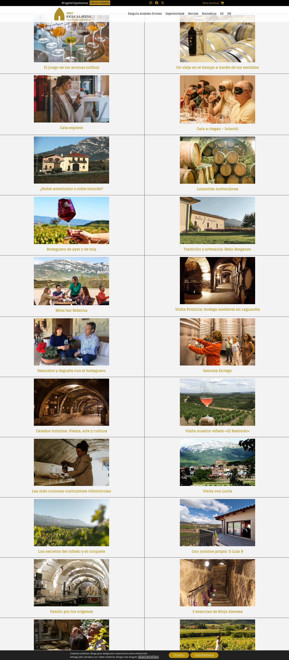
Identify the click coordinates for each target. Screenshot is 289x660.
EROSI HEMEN (99, 3)
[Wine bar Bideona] (71, 259)
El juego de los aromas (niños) (71, 67)
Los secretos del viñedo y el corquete (71, 551)
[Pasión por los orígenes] (71, 561)
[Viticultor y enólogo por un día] (217, 622)
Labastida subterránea (217, 189)
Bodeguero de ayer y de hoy (71, 249)
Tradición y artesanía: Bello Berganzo (217, 249)
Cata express (71, 127)
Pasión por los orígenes (71, 611)
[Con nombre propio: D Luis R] (217, 501)
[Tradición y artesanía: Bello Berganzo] (217, 199)
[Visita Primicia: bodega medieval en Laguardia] (217, 259)
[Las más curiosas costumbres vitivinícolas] (71, 441)
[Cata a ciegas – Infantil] (217, 78)
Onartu (179, 655)
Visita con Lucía (217, 491)
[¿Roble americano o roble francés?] (71, 139)
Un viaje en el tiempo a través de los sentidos (217, 67)
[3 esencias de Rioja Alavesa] (217, 561)
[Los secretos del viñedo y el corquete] (71, 501)
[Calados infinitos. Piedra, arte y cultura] (71, 381)
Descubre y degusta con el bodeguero (71, 370)
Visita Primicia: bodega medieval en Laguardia (217, 309)
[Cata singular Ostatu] (71, 622)
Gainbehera (204, 655)
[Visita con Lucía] (217, 441)
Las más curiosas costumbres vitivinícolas (71, 491)
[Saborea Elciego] (217, 320)
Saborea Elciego (217, 370)
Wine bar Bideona (71, 310)
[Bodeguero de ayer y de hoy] (71, 199)
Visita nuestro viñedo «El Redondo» (217, 431)
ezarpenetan (148, 656)
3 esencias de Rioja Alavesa (217, 611)
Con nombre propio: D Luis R (217, 551)
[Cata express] (71, 78)
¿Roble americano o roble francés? (71, 189)
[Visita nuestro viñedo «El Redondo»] (217, 381)
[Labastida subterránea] (217, 139)
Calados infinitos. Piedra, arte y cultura (71, 431)
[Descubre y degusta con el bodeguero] (71, 320)
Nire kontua (210, 3)
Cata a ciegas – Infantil (217, 129)
